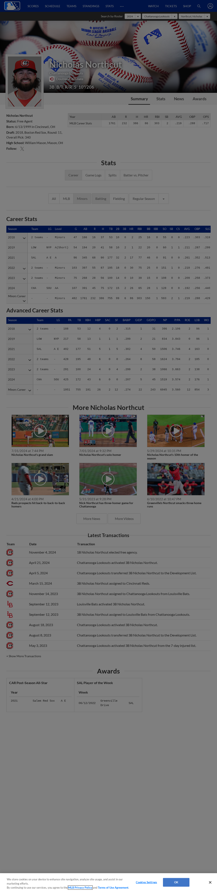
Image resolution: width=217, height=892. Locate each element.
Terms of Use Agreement (113, 887)
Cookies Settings (146, 882)
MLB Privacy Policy (80, 887)
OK (176, 882)
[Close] (210, 882)
